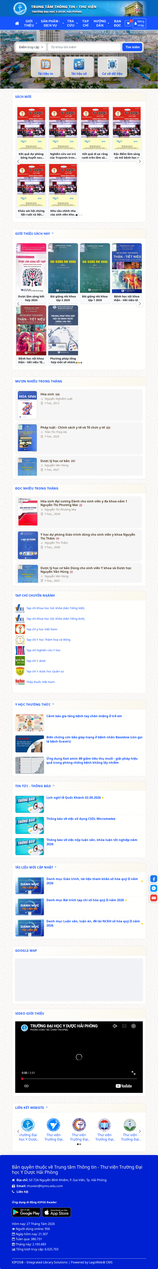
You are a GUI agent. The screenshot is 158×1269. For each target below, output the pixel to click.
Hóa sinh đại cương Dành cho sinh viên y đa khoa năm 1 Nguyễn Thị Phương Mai (83, 503)
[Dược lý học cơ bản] (27, 472)
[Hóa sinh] (27, 405)
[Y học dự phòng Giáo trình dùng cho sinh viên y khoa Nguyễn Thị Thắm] (27, 545)
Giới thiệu (29, 23)
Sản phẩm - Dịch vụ (50, 23)
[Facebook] (154, 878)
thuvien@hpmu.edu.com (45, 1186)
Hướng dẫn (100, 23)
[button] (36, 23)
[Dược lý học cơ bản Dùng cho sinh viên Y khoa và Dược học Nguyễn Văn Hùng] (27, 579)
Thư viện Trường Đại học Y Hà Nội (104, 1137)
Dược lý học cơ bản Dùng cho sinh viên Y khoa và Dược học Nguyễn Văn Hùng (85, 570)
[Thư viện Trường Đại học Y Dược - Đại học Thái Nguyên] (53, 1125)
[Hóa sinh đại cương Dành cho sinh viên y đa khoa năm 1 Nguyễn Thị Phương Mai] (27, 512)
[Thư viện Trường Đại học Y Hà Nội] (104, 1125)
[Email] (154, 898)
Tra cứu (70, 23)
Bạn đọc (117, 23)
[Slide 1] (76, 215)
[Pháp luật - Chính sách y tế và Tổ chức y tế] (27, 438)
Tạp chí (85, 23)
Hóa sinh (50, 394)
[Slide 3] (81, 215)
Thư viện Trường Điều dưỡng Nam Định (79, 1137)
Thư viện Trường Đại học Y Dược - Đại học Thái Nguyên (53, 1137)
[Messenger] (154, 888)
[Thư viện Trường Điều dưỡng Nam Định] (79, 1125)
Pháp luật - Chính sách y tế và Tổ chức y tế (75, 428)
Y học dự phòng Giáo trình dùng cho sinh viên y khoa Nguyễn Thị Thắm (87, 536)
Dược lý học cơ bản (57, 461)
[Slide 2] (79, 215)
